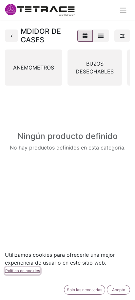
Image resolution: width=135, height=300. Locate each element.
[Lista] (101, 36)
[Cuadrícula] (85, 36)
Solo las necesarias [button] (84, 289)
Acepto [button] (118, 289)
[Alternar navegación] (123, 10)
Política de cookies (22, 270)
